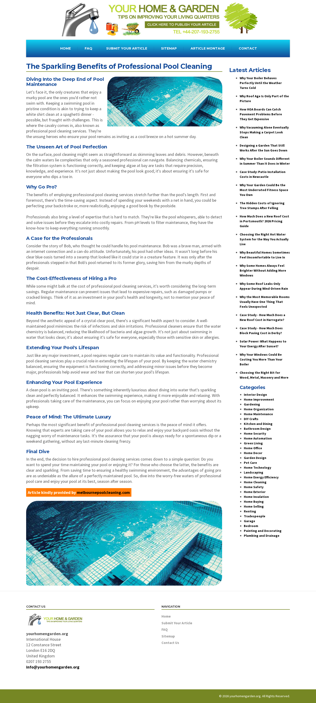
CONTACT (248, 48)
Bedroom (251, 526)
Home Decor (253, 453)
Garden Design (255, 458)
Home (166, 616)
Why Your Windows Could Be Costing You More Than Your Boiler (261, 359)
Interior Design (255, 394)
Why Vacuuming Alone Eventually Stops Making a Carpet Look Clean (264, 132)
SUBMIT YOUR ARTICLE (126, 48)
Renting (250, 511)
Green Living (253, 443)
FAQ (88, 48)
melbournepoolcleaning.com (103, 492)
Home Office (253, 448)
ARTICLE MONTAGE (208, 48)
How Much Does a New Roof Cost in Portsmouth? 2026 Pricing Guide (264, 221)
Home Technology (257, 467)
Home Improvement (259, 399)
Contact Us (170, 642)
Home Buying (254, 501)
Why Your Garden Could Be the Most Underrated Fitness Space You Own (264, 190)
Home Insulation (256, 497)
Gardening (252, 404)
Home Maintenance (258, 414)
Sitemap (168, 636)
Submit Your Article (176, 623)
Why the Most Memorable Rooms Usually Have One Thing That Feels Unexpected (265, 302)
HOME (65, 48)
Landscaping (253, 472)
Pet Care (250, 463)
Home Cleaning (255, 482)
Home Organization (259, 409)
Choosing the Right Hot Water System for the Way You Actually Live (264, 239)
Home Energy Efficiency (261, 477)
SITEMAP (169, 48)
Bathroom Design (257, 429)
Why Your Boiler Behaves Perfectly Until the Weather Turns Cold (261, 83)
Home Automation (258, 438)
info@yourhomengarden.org (52, 667)
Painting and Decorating (263, 531)
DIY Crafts (251, 419)
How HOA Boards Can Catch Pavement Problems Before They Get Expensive (261, 114)
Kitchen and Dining (258, 424)
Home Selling (254, 506)
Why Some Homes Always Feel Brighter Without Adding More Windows (263, 270)
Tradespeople (254, 516)
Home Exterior (255, 492)
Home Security (255, 433)
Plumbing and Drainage (261, 536)
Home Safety (253, 487)
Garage (249, 521)
